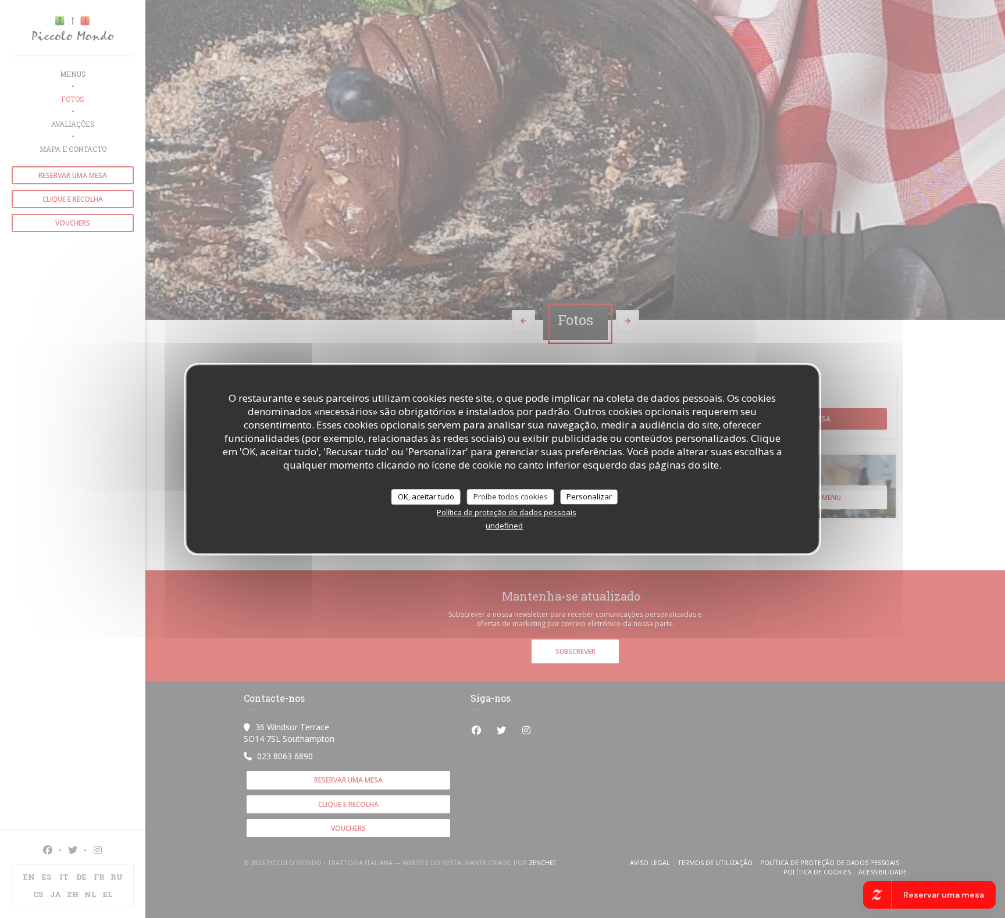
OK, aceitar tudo (426, 496)
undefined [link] (504, 525)
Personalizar (589, 496)
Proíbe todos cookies (510, 496)
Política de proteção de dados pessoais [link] (506, 512)
